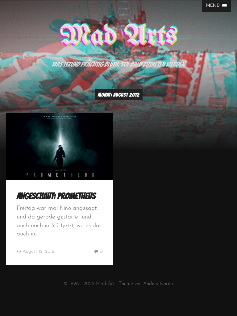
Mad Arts (118, 36)
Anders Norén (158, 283)
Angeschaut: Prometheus (56, 196)
